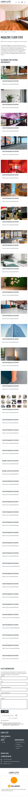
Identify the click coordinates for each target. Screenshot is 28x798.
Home (2, 31)
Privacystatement (5, 720)
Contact (3, 742)
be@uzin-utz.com (7, 763)
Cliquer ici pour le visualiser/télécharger (11, 566)
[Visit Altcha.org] (16, 715)
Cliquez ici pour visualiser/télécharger (10, 484)
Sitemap (17, 748)
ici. (18, 725)
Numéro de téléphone (5, 692)
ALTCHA (15, 718)
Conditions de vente (20, 742)
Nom (2, 681)
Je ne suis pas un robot (9, 715)
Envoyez (6, 711)
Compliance (18, 744)
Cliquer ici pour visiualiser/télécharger (10, 525)
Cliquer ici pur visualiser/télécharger (10, 576)
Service (5, 31)
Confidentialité (19, 746)
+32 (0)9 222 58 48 (6, 756)
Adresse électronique (6, 687)
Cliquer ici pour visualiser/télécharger (10, 84)
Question (3, 698)
